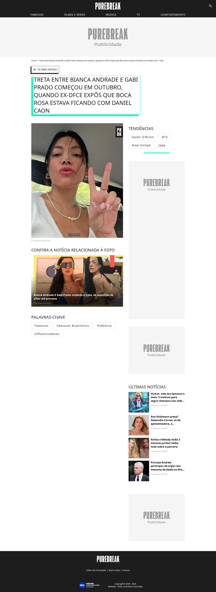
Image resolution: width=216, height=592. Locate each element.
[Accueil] (108, 6)
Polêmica (104, 326)
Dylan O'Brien (143, 137)
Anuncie (126, 570)
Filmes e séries (74, 14)
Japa (162, 145)
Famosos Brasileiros (73, 326)
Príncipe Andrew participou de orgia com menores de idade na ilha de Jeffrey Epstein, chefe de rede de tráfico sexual (167, 469)
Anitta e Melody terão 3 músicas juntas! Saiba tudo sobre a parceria (165, 443)
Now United (141, 145)
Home (34, 60)
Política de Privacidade (96, 570)
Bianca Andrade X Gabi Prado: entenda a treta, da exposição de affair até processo (73, 296)
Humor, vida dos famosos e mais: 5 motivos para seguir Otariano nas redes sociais (168, 399)
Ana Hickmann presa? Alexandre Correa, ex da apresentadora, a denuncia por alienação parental (166, 424)
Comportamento (173, 14)
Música (111, 14)
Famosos (37, 14)
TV (138, 14)
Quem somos (114, 570)
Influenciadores (47, 334)
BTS (165, 137)
